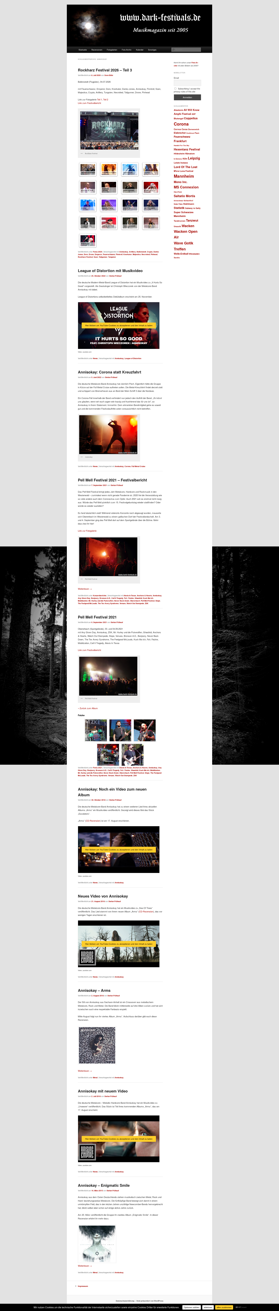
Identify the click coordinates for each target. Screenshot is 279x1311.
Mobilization (83, 600)
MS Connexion (186, 186)
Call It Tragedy (117, 598)
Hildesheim (179, 153)
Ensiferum (190, 133)
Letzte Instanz (181, 162)
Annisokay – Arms (94, 990)
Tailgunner (103, 257)
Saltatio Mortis (184, 196)
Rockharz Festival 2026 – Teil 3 (105, 70)
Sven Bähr (108, 75)
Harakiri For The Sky (181, 145)
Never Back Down (121, 600)
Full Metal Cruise (138, 466)
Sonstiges (152, 49)
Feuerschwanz (109, 254)
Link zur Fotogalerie (87, 530)
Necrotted (146, 254)
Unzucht (177, 226)
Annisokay (123, 251)
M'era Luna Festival (183, 170)
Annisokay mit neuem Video (103, 1091)
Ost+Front (178, 192)
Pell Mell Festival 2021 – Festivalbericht (112, 480)
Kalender (139, 49)
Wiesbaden (194, 253)
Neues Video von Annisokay (103, 896)
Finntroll (119, 254)
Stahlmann (188, 203)
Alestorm (178, 110)
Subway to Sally (193, 208)
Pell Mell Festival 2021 (97, 617)
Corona (128, 466)
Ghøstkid (138, 598)
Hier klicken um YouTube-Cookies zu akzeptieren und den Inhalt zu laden (118, 325)
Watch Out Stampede (135, 603)
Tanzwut (192, 220)
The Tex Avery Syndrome (108, 603)
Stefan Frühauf (115, 276)
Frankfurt (180, 141)
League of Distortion (133, 358)
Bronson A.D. (105, 598)
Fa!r (125, 598)
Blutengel (178, 118)
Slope (157, 600)
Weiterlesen (85, 588)
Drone (91, 254)
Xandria (177, 257)
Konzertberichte (99, 595)
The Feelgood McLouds (87, 603)
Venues (123, 603)
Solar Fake (178, 204)
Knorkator (127, 254)
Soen (96, 257)
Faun (197, 133)
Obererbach (135, 600)
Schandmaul (178, 200)
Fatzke (131, 598)
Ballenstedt (141, 251)
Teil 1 (99, 99)
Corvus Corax (181, 129)
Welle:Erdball (181, 253)
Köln (185, 158)
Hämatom (190, 153)
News (95, 358)
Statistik (179, 208)
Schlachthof (188, 200)
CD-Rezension (93, 820)
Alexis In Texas (130, 595)
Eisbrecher (180, 132)
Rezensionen (96, 49)
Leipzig (194, 158)
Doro (86, 254)
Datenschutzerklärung (125, 1301)
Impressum (83, 1286)
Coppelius (191, 118)
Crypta (150, 251)
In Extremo (178, 159)
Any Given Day (84, 598)
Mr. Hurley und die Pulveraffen (100, 600)
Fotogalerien (112, 49)
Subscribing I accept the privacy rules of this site (187, 90)
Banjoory (95, 598)
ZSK (146, 603)
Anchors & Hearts (144, 595)
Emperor (98, 254)
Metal (95, 1077)
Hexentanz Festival (187, 149)
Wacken (188, 225)
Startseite (83, 49)
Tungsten (112, 257)
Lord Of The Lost (185, 167)
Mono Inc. (180, 182)
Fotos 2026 (97, 251)
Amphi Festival (182, 114)
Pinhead (154, 254)
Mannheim (184, 176)
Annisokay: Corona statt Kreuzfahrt (109, 372)
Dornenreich (193, 129)
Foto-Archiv (127, 49)
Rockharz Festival (85, 257)
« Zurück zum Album (88, 708)
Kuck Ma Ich (148, 598)
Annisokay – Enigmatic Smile (104, 1185)
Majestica (137, 254)
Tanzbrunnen (179, 220)
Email (176, 77)
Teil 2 (105, 99)
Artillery (132, 251)
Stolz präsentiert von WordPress (149, 1301)
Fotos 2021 (97, 767)
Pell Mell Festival (148, 600)
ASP (194, 114)
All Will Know (191, 110)
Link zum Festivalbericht (89, 102)
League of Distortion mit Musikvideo (110, 270)
